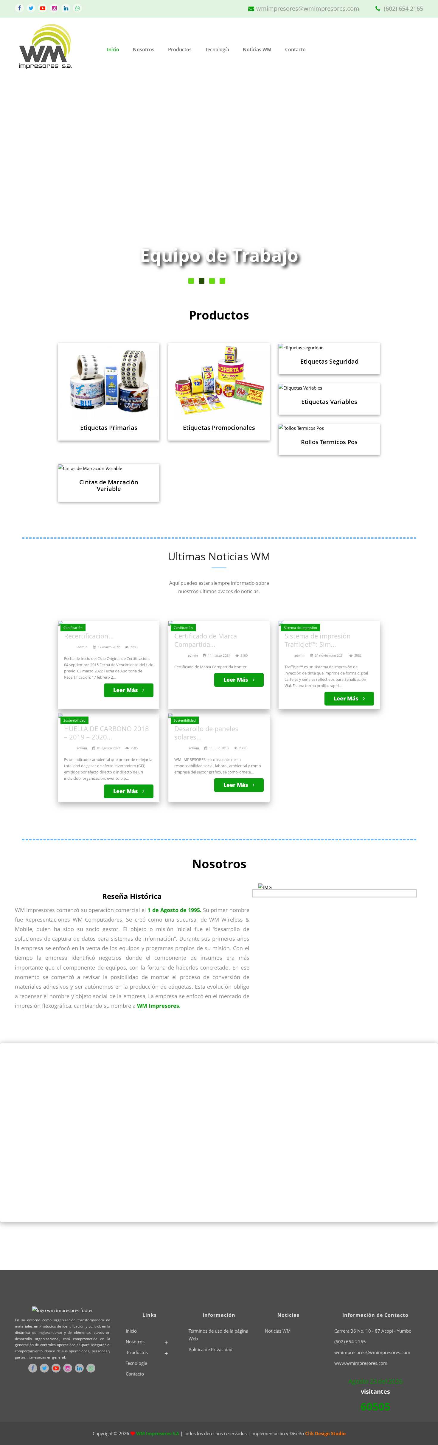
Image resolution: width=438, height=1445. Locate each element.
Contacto (295, 49)
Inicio (113, 49)
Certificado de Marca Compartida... (205, 640)
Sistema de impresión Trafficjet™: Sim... (318, 640)
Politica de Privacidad (210, 1349)
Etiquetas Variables (329, 402)
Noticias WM (257, 49)
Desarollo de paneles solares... (206, 732)
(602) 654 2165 (402, 8)
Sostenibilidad (74, 720)
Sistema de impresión (300, 627)
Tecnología (217, 49)
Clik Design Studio (325, 1433)
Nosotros (143, 49)
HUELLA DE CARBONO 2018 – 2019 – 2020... (106, 732)
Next (405, 184)
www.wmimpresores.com (360, 1363)
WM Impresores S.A (158, 1433)
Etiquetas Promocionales (219, 428)
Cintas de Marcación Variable (108, 485)
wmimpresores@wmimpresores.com (307, 8)
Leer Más (126, 690)
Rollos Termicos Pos (329, 442)
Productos (180, 49)
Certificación (73, 627)
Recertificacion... (89, 636)
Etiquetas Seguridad (329, 361)
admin (82, 647)
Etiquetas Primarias (108, 428)
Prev (28, 184)
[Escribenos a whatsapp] (77, 8)
